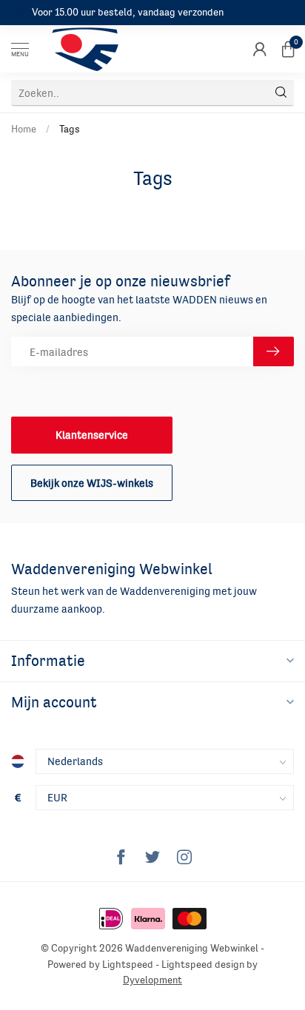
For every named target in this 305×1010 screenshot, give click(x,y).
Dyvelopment (152, 980)
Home (23, 129)
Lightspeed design (202, 964)
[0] (288, 49)
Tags (69, 129)
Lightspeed (127, 964)
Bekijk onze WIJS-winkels (91, 483)
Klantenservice (92, 434)
